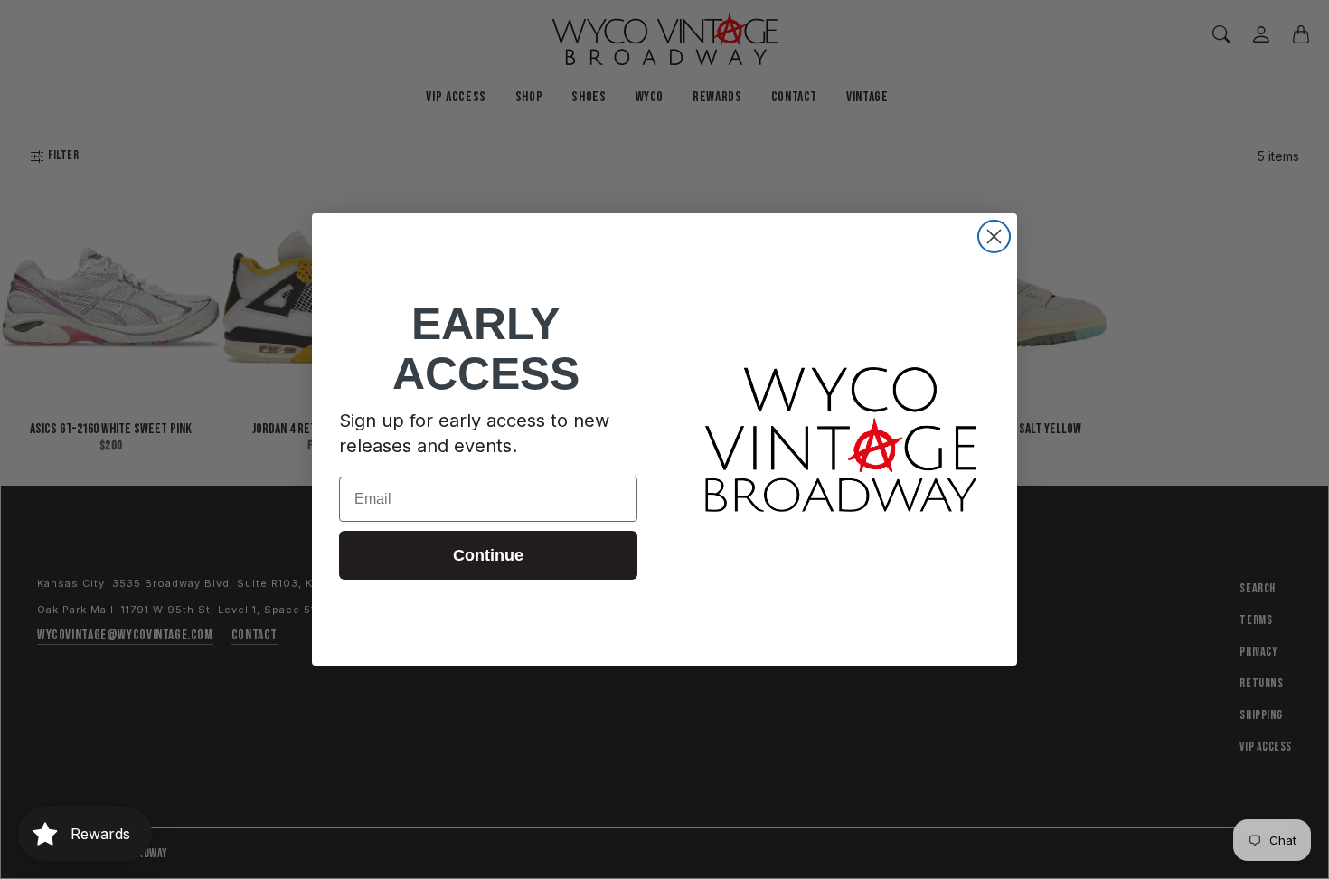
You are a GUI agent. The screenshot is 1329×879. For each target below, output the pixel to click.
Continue (488, 555)
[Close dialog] (994, 236)
